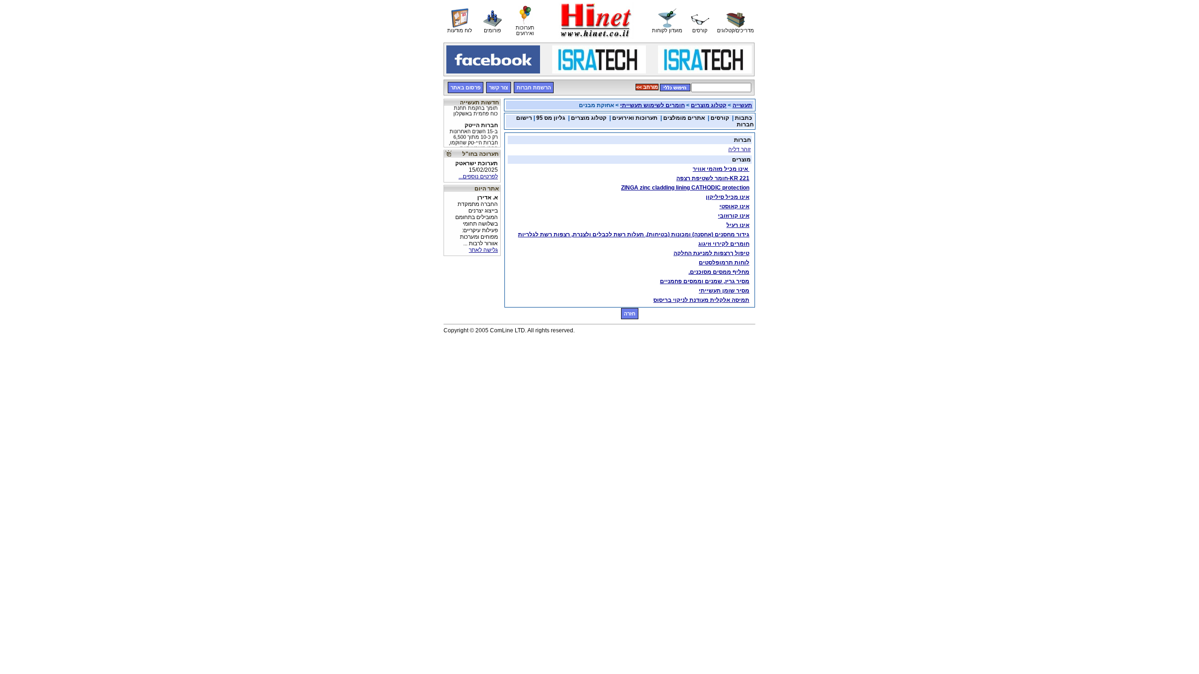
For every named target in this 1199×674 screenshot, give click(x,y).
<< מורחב (647, 87)
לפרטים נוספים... (478, 176)
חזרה (630, 313)
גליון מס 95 (550, 118)
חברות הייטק (473, 132)
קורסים (720, 118)
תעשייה (742, 105)
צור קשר (498, 87)
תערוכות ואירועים (635, 118)
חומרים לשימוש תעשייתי (652, 105)
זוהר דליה (739, 149)
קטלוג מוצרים (708, 105)
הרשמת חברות (534, 87)
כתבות (743, 118)
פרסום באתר (466, 87)
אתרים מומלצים (684, 118)
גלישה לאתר (483, 250)
